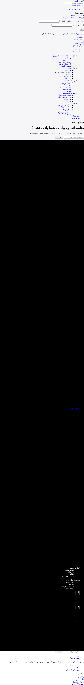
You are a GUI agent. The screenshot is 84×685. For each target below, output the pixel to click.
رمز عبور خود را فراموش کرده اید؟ (71, 33)
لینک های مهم (75, 568)
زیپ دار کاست (70, 81)
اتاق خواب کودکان (64, 105)
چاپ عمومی (70, 103)
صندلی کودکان (65, 108)
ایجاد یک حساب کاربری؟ (72, 17)
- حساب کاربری (69, 582)
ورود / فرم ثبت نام (73, 670)
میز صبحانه (67, 85)
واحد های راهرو (65, 78)
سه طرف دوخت (69, 93)
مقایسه (77, 668)
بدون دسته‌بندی (74, 9)
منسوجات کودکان (64, 114)
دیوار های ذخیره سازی (63, 72)
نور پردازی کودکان (64, 112)
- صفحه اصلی (70, 570)
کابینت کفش (66, 99)
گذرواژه (78, 25)
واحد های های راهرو (64, 97)
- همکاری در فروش (68, 586)
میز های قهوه (66, 83)
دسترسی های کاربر (73, 580)
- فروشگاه (71, 572)
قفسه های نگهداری (64, 95)
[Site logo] (79, 1)
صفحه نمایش (66, 101)
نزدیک (82, 676)
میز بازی (68, 91)
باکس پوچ (56, 56)
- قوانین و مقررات (68, 576)
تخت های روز (66, 60)
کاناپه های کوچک (65, 64)
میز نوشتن (67, 89)
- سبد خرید (71, 584)
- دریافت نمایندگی (68, 588)
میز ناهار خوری (65, 87)
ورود (81, 29)
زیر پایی (68, 58)
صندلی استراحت (65, 62)
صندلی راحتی (66, 66)
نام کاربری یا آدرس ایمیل (72, 21)
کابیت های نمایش (64, 76)
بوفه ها (68, 74)
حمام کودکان (66, 110)
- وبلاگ (72, 574)
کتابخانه (68, 70)
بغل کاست (71, 68)
